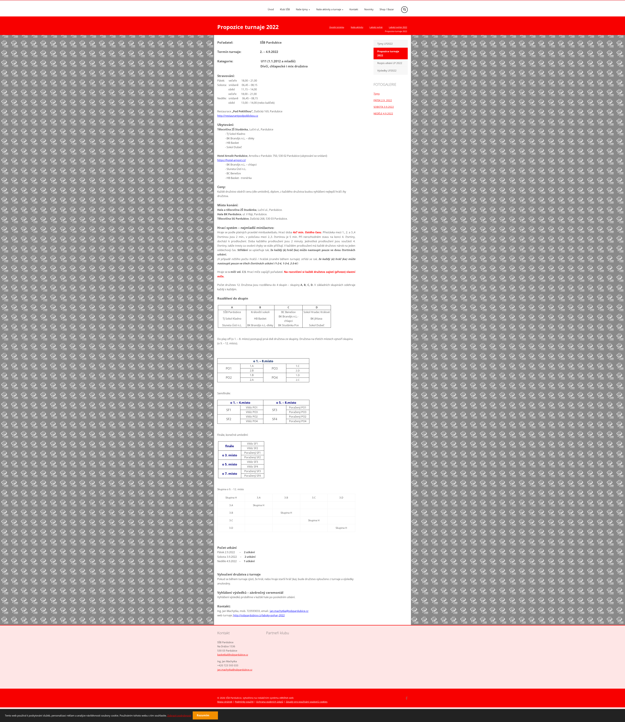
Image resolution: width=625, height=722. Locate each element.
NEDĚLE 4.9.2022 (383, 113)
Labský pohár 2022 (398, 27)
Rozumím (203, 715)
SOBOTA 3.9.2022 (384, 106)
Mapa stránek (224, 701)
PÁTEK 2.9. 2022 (383, 100)
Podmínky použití (244, 701)
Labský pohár (376, 27)
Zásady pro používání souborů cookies (306, 701)
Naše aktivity (357, 27)
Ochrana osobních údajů (269, 701)
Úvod (271, 9)
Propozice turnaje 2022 (388, 53)
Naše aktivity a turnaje (328, 9)
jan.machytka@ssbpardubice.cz (234, 669)
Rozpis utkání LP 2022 (389, 63)
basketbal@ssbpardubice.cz (232, 654)
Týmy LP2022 (385, 43)
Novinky (369, 9)
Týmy (377, 93)
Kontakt (353, 9)
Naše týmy (302, 9)
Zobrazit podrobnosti (179, 715)
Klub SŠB (285, 9)
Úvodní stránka (336, 27)
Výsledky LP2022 (386, 70)
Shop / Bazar (387, 9)
